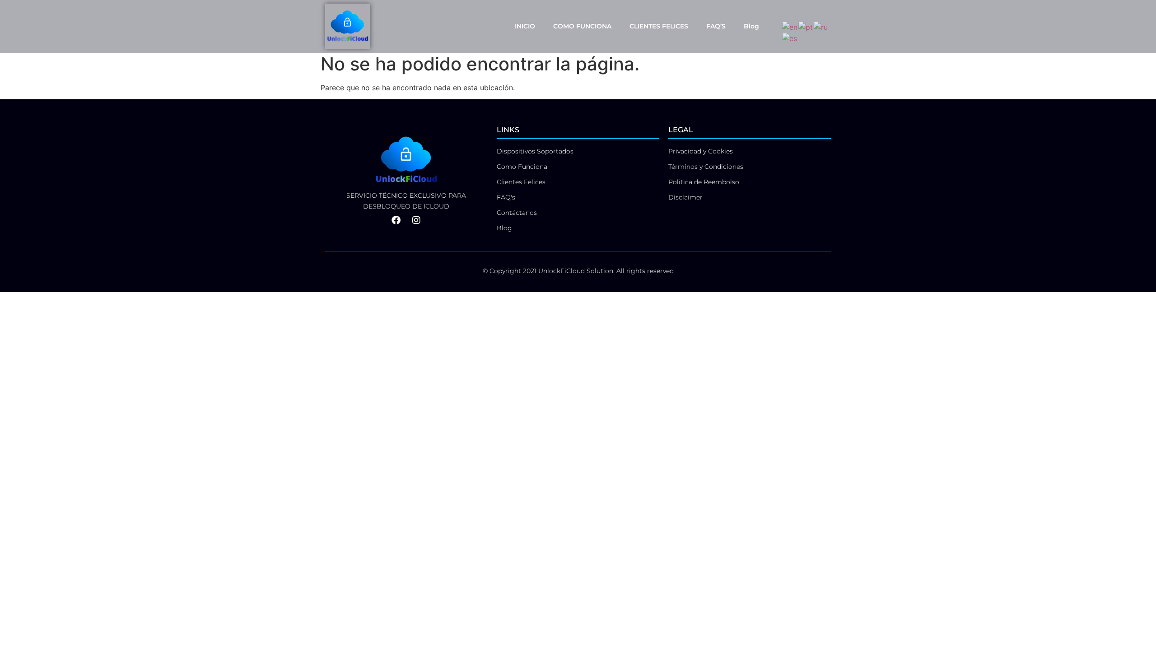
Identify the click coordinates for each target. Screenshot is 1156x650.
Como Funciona (522, 166)
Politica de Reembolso (703, 182)
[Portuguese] (806, 26)
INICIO (525, 26)
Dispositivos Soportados (535, 151)
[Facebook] (396, 220)
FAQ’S (716, 26)
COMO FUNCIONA (582, 26)
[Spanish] (790, 37)
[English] (790, 26)
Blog (751, 26)
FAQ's (506, 197)
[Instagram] (416, 220)
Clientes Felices (521, 182)
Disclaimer (685, 197)
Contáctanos (517, 213)
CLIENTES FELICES (658, 26)
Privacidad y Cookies (700, 151)
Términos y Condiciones (705, 166)
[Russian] (821, 26)
